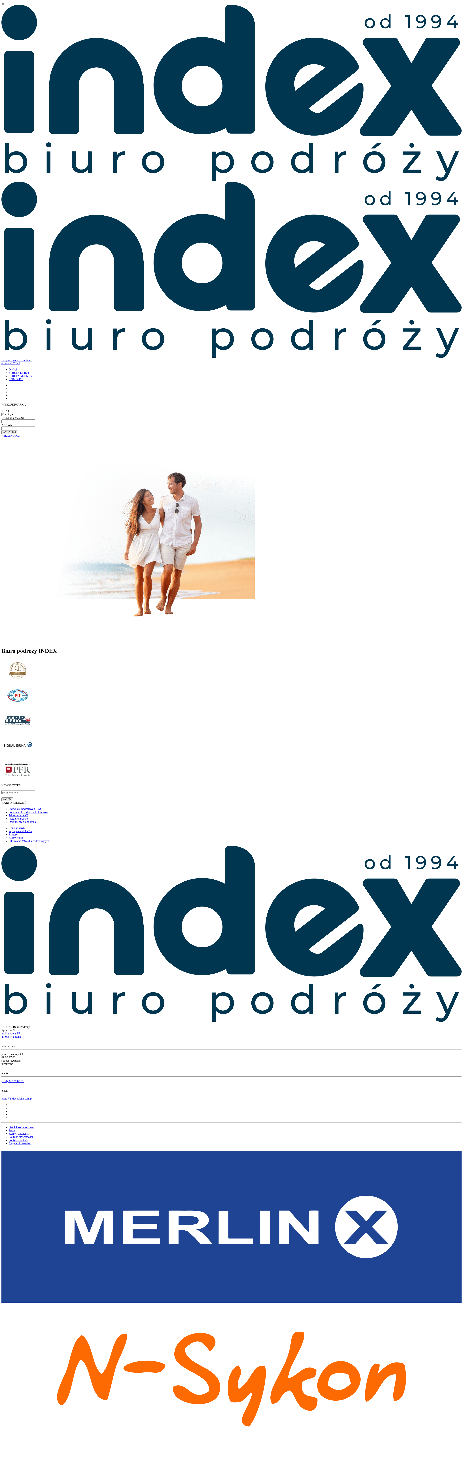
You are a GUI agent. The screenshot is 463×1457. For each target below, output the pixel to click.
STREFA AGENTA (20, 376)
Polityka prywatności (21, 1136)
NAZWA (6, 424)
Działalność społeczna (21, 1127)
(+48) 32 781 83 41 (12, 1081)
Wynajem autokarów (20, 831)
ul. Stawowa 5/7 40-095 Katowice (11, 1035)
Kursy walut (16, 837)
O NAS (13, 369)
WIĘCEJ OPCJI (10, 435)
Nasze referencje (18, 818)
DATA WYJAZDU (12, 417)
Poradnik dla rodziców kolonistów (28, 812)
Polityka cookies (18, 1140)
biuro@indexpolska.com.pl (16, 1098)
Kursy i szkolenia (19, 1133)
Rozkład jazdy (17, 828)
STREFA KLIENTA (21, 372)
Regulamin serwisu (20, 1143)
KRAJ (5, 411)
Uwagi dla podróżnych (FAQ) (26, 808)
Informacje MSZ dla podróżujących (29, 841)
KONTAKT (16, 379)
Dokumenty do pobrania (23, 821)
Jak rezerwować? (18, 815)
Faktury (13, 834)
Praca (12, 1130)
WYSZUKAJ (9, 432)
